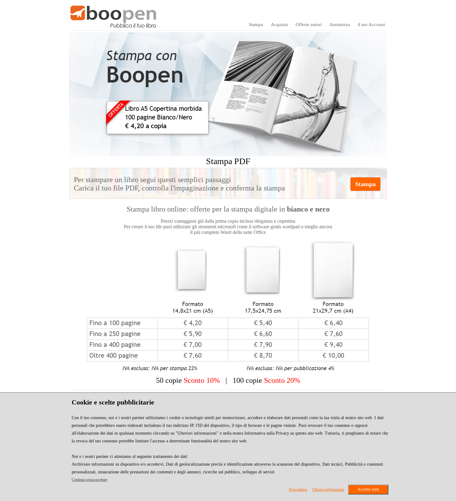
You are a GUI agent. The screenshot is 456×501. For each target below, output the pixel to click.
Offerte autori (309, 24)
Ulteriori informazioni (328, 489)
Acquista (279, 24)
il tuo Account (371, 24)
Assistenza (339, 24)
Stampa (256, 24)
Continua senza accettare (89, 479)
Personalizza (298, 489)
